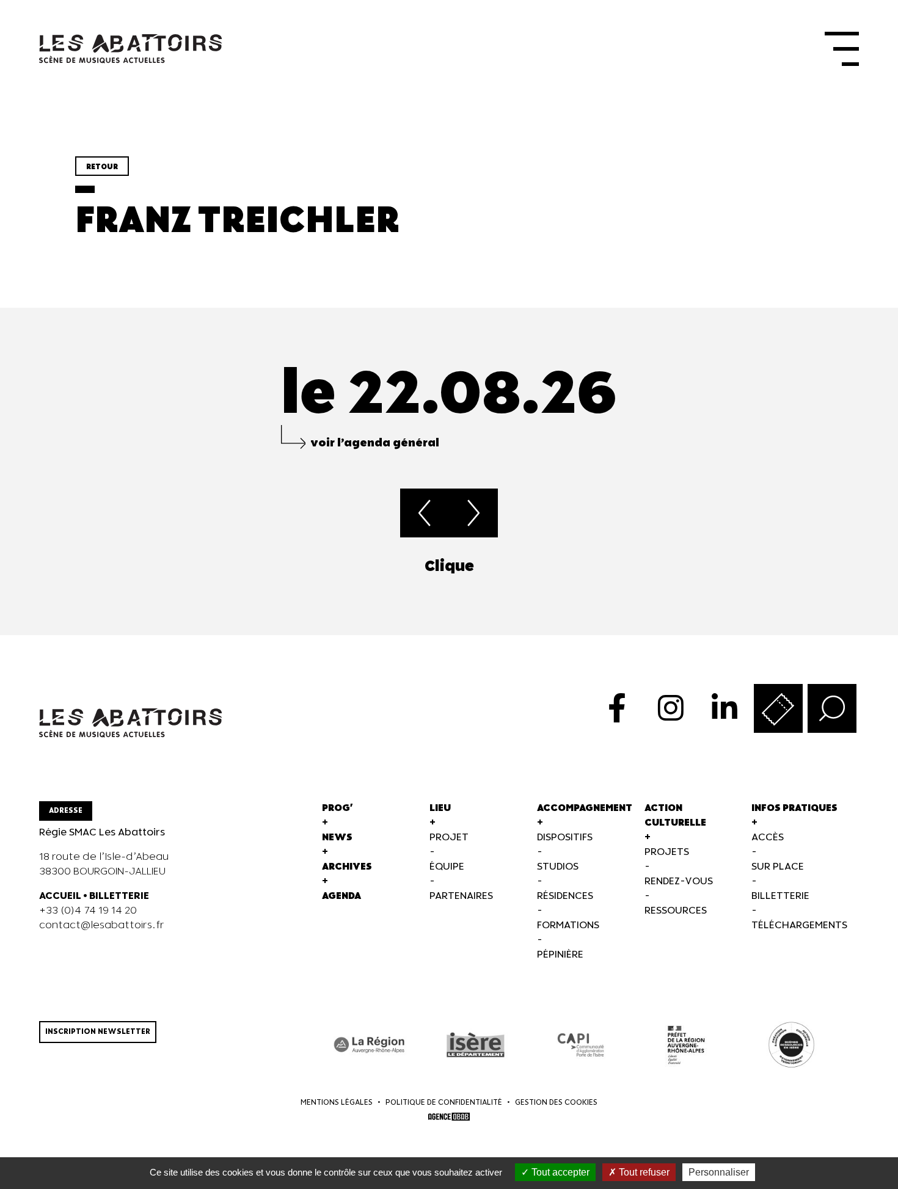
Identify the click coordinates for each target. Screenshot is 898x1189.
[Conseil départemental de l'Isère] (476, 1045)
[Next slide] (859, 566)
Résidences (565, 896)
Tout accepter (559, 1172)
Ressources (675, 911)
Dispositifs (565, 837)
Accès (767, 837)
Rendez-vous (678, 881)
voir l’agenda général (374, 443)
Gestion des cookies (556, 1102)
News (337, 837)
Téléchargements (799, 925)
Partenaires (461, 896)
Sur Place (777, 867)
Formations (568, 925)
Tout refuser (643, 1172)
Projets (666, 852)
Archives (347, 867)
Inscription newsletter (97, 1031)
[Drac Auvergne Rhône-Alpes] (686, 1045)
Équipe (446, 867)
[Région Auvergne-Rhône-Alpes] (370, 1045)
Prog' (337, 808)
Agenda (341, 896)
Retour (102, 167)
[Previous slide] (39, 566)
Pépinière (560, 955)
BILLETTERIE (119, 896)
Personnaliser (718, 1172)
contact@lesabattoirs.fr (101, 925)
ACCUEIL (60, 896)
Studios (558, 867)
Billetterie (780, 896)
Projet (449, 837)
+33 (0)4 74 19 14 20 (88, 911)
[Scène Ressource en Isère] (791, 1045)
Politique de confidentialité (443, 1102)
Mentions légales (337, 1102)
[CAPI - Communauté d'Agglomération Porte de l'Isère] (581, 1045)
